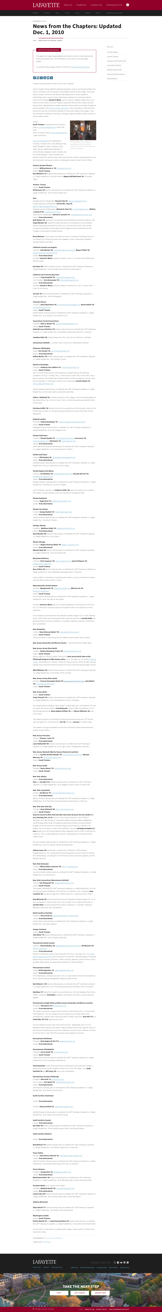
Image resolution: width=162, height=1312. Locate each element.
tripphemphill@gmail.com (65, 277)
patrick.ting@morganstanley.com (45, 206)
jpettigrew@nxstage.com (42, 564)
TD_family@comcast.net (65, 438)
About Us (68, 5)
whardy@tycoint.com (52, 212)
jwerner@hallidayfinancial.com (63, 793)
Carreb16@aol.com (61, 1052)
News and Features (56, 1238)
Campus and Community (116, 61)
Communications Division (80, 67)
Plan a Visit (37, 1267)
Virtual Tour (124, 1267)
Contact (46, 1267)
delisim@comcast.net (41, 591)
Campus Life (96, 5)
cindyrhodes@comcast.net (72, 755)
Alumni (98, 13)
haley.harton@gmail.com (64, 1106)
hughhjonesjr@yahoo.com (61, 501)
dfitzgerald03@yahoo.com (64, 883)
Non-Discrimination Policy (119, 1309)
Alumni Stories (112, 57)
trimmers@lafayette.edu (47, 127)
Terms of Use (89, 1309)
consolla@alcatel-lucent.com (81, 215)
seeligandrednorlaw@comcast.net (68, 946)
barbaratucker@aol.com (72, 651)
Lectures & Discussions (116, 74)
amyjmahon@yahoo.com (45, 684)
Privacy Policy (101, 1309)
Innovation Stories (114, 65)
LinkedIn (127, 1262)
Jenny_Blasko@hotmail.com (43, 384)
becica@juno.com (59, 1006)
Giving (77, 13)
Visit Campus (80, 1293)
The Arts (47, 13)
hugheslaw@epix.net (67, 1041)
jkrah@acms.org (58, 1079)
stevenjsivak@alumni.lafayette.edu (65, 916)
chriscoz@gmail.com (63, 561)
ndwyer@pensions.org (62, 768)
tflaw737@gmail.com (70, 866)
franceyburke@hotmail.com (74, 681)
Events (67, 13)
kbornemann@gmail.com (69, 280)
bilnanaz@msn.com (64, 168)
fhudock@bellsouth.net (63, 512)
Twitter (114, 1262)
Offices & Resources (87, 1267)
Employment (113, 1267)
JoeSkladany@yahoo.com (63, 474)
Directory (74, 1267)
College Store (102, 1267)
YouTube (121, 1262)
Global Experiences (114, 70)
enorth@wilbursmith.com (65, 1082)
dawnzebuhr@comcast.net (69, 632)
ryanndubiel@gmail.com (42, 307)
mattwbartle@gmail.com (65, 1188)
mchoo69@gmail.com (80, 209)
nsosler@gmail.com (69, 441)
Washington (47, 1242)
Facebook (118, 1262)
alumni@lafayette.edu (59, 133)
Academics (81, 5)
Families (87, 13)
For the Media (112, 52)
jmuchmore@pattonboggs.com (68, 305)
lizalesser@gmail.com (41, 441)
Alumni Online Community (59, 108)
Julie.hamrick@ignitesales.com (71, 1156)
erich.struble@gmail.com (60, 351)
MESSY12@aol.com (40, 948)
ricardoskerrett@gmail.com (43, 476)
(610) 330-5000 (56, 1267)
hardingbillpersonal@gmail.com (63, 457)
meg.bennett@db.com (62, 588)
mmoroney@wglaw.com (52, 757)
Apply (59, 1293)
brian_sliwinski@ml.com (65, 809)
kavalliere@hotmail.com (70, 367)
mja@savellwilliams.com (66, 528)
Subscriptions (112, 79)
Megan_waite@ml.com (70, 545)
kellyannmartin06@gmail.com (67, 324)
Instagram (124, 1262)
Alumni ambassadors (40, 141)
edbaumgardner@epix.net (64, 970)
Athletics (35, 13)
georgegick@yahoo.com (62, 1172)
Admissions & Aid (114, 5)
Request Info (100, 1293)
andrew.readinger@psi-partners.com (72, 422)
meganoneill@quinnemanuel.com (45, 253)
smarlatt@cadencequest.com (64, 250)
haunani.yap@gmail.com (77, 201)
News (57, 13)
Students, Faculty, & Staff (114, 13)
